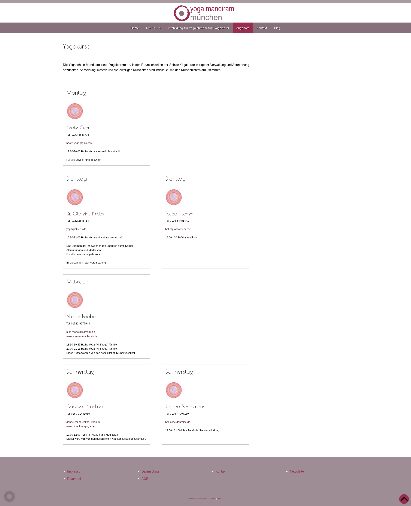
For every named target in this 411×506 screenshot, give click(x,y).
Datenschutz (150, 471)
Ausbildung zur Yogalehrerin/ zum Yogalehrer (198, 28)
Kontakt (262, 28)
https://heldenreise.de (177, 422)
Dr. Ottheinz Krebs (85, 214)
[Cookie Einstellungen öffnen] (9, 500)
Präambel (74, 478)
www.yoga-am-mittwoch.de (82, 336)
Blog (277, 28)
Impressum (75, 471)
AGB (144, 478)
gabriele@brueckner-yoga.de (83, 422)
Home (135, 28)
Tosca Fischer (179, 214)
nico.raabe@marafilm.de (80, 331)
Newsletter (297, 471)
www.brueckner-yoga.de (80, 426)
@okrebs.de (79, 229)
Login (219, 498)
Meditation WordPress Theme (202, 498)
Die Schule (153, 28)
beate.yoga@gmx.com (79, 143)
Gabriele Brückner (85, 406)
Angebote (242, 28)
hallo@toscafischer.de (178, 229)
